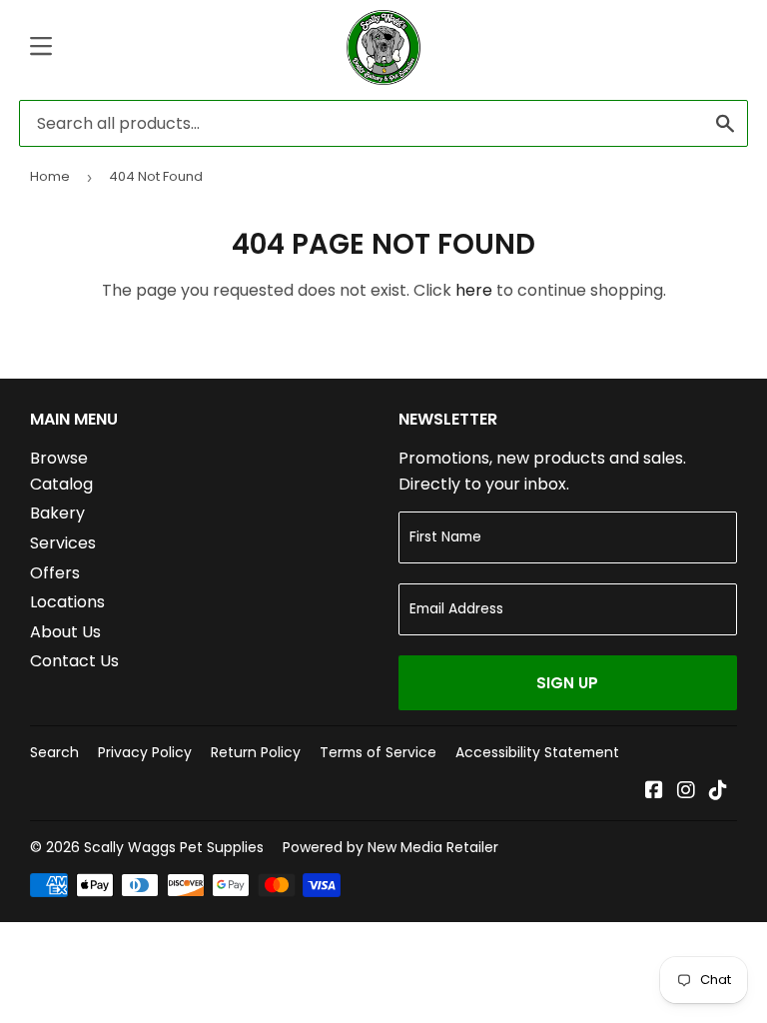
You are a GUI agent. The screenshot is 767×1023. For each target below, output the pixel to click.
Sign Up (567, 682)
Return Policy (256, 752)
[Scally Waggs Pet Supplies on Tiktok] (718, 791)
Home (50, 176)
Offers (55, 572)
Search (54, 752)
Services (63, 542)
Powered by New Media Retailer (390, 847)
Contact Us (74, 660)
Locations (67, 601)
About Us (65, 631)
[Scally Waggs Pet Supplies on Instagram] (686, 791)
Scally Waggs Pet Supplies (174, 847)
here (473, 290)
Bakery (57, 513)
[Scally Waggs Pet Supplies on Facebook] (654, 791)
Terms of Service (378, 752)
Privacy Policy (145, 752)
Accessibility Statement (537, 752)
